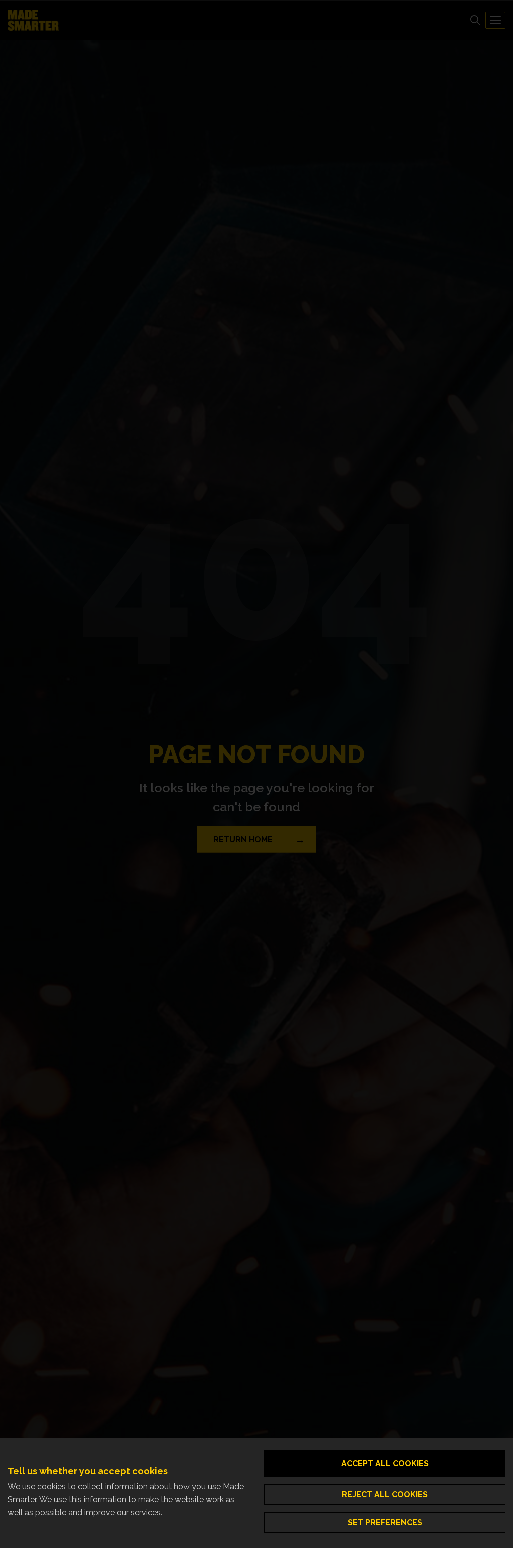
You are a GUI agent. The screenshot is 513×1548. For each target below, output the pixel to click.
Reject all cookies (385, 1494)
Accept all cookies (385, 1463)
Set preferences (385, 1522)
